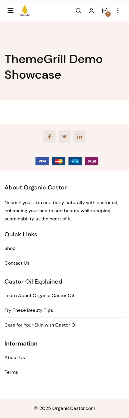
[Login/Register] (91, 10)
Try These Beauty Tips (28, 310)
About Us (14, 357)
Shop (10, 248)
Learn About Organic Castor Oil (39, 295)
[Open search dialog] (78, 10)
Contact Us (16, 263)
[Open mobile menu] (10, 11)
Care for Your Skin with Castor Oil (41, 325)
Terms (11, 372)
